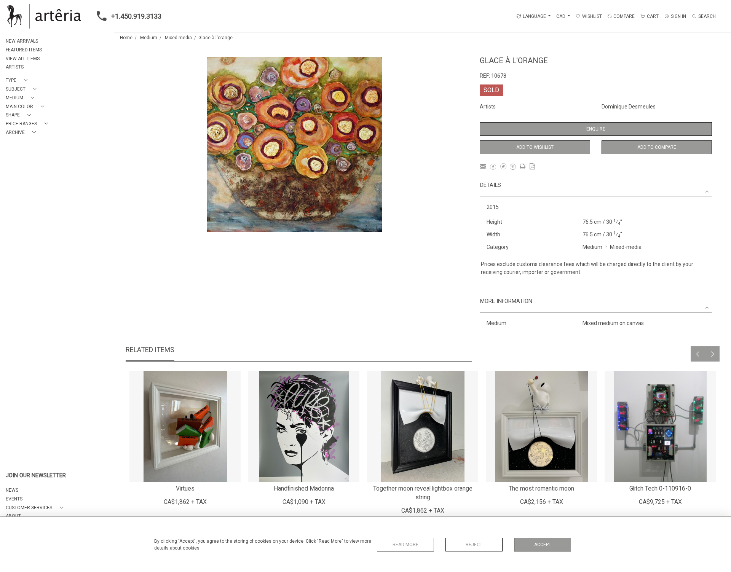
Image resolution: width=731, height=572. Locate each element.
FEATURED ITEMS (24, 50)
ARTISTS (15, 67)
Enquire (595, 129)
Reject (474, 544)
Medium (148, 37)
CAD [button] (561, 16)
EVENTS (14, 499)
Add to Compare (656, 147)
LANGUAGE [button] (534, 16)
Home (126, 37)
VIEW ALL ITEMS (23, 58)
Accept (542, 544)
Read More (405, 544)
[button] (18, 80)
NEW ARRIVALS (22, 41)
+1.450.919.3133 (136, 16)
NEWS (12, 490)
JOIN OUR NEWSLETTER (36, 475)
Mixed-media (178, 37)
